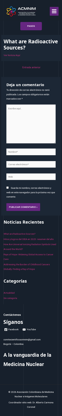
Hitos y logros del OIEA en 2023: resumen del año (29, 239)
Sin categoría (10, 298)
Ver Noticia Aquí (12, 55)
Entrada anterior (31, 67)
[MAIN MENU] (54, 11)
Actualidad (9, 292)
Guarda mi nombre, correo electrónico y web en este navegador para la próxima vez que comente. (30, 192)
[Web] (31, 177)
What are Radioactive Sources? (19, 233)
